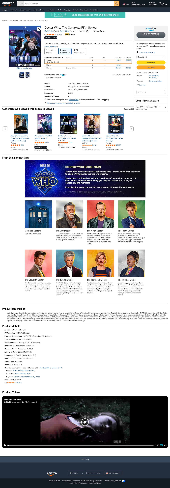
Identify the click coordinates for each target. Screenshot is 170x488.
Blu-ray (30, 20)
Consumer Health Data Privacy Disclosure (87, 481)
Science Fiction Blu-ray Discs (24, 370)
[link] (21, 138)
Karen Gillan (64, 31)
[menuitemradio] (161, 445)
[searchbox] (69, 3)
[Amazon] (8, 4)
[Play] (4, 445)
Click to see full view (24, 68)
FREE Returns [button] (50, 46)
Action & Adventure (41, 20)
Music (75, 10)
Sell (59, 10)
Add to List (142, 92)
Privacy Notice (66, 481)
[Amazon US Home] (52, 474)
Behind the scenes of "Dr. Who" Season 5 (20, 402)
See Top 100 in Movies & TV (50, 368)
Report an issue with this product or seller (63, 103)
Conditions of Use (54, 481)
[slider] (81, 445)
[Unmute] (165, 445)
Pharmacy (84, 10)
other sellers (73, 100)
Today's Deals (24, 10)
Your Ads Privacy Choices (112, 481)
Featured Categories (19, 20)
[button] (5, 9)
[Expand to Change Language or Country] (128, 4)
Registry (67, 10)
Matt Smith (48, 31)
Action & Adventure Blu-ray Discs (27, 377)
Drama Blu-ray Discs (22, 373)
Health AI (13, 10)
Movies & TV (6, 20)
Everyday (93, 10)
